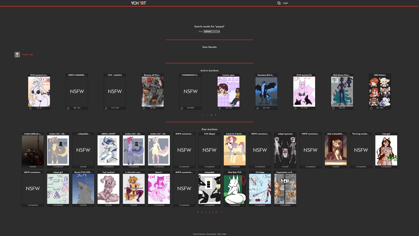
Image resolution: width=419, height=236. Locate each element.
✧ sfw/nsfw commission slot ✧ (139, 172)
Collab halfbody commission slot (39, 134)
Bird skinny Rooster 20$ (344, 75)
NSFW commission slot (186, 134)
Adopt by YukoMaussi (236, 134)
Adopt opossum (285, 134)
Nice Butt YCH (234, 172)
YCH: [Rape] (209, 134)
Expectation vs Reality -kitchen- (291, 172)
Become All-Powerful (153, 75)
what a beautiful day (336, 134)
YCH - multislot (115, 75)
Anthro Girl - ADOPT (58, 134)
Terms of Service (199, 234)
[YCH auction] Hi (304, 75)
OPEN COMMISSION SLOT (80, 75)
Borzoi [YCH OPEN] (83, 172)
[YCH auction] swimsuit (40, 75)
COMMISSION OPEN (191, 75)
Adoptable (209, 172)
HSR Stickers (380, 75)
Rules (224, 234)
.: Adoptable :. (83, 134)
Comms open (228, 75)
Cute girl (386, 134)
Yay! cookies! (108, 172)
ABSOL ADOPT (108, 134)
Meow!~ (159, 172)
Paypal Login (28, 54)
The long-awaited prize (362, 134)
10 (216, 212)
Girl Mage (260, 172)
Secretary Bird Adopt (267, 75)
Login (285, 3)
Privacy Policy (211, 234)
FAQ (219, 234)
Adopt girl (58, 172)
